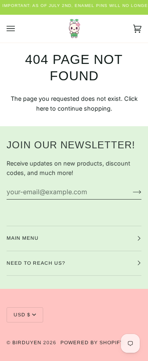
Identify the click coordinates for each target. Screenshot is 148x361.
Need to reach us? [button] (36, 263)
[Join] (130, 191)
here (42, 108)
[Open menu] (19, 29)
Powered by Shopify (92, 342)
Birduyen (27, 342)
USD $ (22, 315)
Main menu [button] (23, 238)
